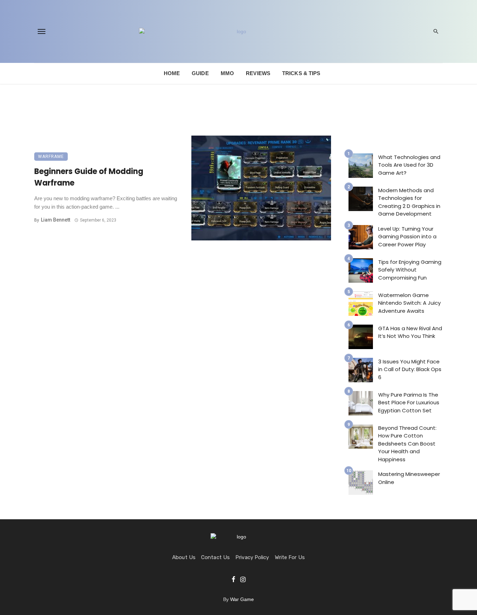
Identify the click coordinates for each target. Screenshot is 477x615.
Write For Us (290, 557)
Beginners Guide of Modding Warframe (88, 177)
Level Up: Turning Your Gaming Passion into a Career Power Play (407, 236)
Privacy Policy (252, 557)
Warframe (51, 156)
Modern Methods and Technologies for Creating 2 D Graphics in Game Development (409, 202)
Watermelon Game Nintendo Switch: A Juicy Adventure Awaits (409, 302)
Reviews (258, 73)
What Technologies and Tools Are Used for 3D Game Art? (409, 164)
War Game (242, 599)
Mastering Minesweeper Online (409, 478)
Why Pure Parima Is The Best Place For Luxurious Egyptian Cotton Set (408, 402)
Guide (200, 73)
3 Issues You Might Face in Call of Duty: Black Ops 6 (409, 369)
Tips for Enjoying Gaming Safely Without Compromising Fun (409, 269)
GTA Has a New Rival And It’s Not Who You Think (410, 332)
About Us (184, 557)
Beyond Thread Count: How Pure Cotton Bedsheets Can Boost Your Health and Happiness (407, 443)
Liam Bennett (55, 220)
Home (172, 73)
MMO (227, 73)
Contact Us (215, 557)
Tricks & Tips (301, 73)
